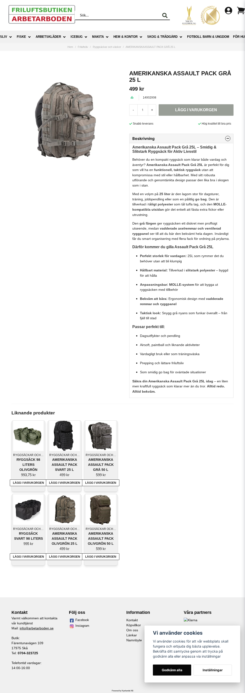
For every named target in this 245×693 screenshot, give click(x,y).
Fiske (21, 36)
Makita (98, 36)
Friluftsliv (83, 46)
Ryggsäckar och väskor (107, 46)
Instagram (82, 625)
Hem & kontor (125, 36)
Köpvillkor (133, 625)
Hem (70, 46)
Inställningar (213, 670)
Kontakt (132, 620)
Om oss (132, 630)
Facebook (82, 620)
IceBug (77, 36)
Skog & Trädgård (162, 36)
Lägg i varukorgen (28, 482)
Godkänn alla (172, 670)
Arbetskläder (48, 36)
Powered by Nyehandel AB (122, 691)
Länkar (131, 635)
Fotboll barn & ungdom (208, 36)
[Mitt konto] (228, 10)
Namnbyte (134, 640)
